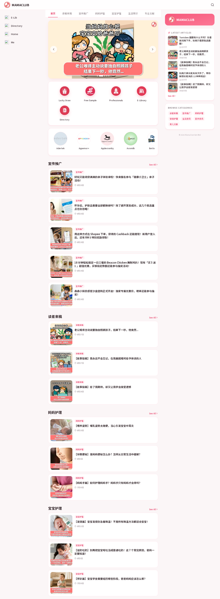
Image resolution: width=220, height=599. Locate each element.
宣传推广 (83, 13)
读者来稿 (67, 13)
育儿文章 (174, 124)
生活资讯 (186, 118)
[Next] (152, 49)
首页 (53, 13)
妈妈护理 (100, 13)
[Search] (212, 4)
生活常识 (133, 13)
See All (152, 164)
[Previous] (53, 49)
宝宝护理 (116, 13)
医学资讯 (199, 118)
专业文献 (149, 13)
